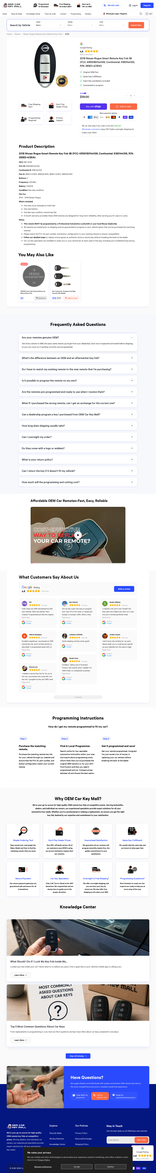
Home (9, 34)
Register (147, 5)
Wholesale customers (91, 129)
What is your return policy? (37, 459)
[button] (141, 14)
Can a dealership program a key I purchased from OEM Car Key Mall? (61, 414)
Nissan (17, 34)
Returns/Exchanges (83, 1138)
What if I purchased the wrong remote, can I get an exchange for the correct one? (68, 403)
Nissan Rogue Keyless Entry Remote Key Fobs (42, 34)
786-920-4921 (113, 5)
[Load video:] (78, 535)
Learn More (19, 975)
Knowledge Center (57, 1144)
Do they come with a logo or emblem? (43, 448)
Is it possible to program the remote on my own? (49, 380)
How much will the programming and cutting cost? (51, 482)
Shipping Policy (81, 1144)
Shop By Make (55, 1133)
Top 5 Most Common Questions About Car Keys (37, 1026)
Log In (135, 5)
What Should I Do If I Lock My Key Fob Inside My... (39, 961)
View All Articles (77, 1056)
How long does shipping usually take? (43, 425)
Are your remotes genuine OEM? (40, 337)
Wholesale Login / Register (117, 14)
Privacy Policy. (44, 1160)
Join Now (141, 1140)
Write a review (124, 589)
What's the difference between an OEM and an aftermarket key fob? (60, 358)
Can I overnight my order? (37, 437)
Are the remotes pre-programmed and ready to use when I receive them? (63, 392)
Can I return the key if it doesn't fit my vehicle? (48, 471)
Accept (77, 1166)
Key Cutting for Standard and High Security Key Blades (63, 292)
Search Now (136, 25)
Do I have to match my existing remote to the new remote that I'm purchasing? (66, 369)
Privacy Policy (81, 1133)
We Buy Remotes (56, 1138)
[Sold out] (33, 288)
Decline (110, 1166)
